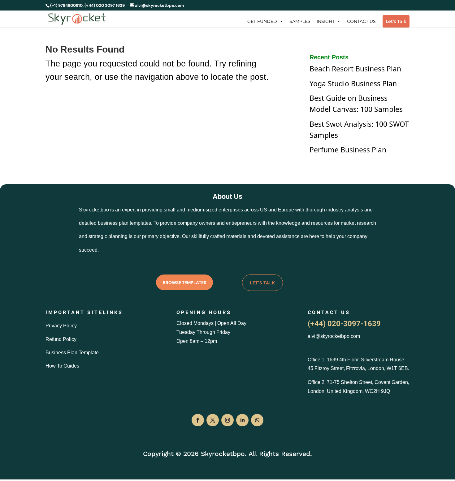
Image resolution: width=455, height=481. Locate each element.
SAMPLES (299, 21)
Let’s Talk (396, 21)
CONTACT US (361, 21)
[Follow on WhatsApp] (257, 420)
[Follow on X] (212, 420)
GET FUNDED (262, 21)
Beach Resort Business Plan (355, 69)
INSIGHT (326, 21)
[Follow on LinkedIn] (242, 420)
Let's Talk (262, 283)
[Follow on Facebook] (198, 420)
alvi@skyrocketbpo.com (334, 336)
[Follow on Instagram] (227, 420)
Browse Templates (184, 282)
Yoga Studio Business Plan (353, 83)
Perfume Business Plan (348, 150)
